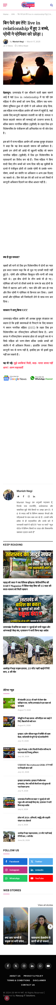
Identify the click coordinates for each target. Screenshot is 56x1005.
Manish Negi (18, 41)
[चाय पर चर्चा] (28, 5)
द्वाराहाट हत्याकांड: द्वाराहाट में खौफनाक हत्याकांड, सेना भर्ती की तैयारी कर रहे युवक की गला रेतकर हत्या (34, 783)
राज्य (13, 14)
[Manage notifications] (6, 998)
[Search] (51, 5)
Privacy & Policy (33, 976)
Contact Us (28, 985)
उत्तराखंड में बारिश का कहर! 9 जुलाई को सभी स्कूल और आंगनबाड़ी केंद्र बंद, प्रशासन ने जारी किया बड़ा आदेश (26, 628)
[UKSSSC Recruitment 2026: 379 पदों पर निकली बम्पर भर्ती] (9, 768)
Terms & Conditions (18, 980)
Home (5, 14)
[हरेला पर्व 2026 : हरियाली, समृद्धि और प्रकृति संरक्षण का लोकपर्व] (9, 821)
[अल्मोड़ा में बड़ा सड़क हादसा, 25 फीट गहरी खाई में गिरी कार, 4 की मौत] (28, 650)
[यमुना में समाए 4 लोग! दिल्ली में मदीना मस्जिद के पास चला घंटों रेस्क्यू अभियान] (9, 752)
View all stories (45, 905)
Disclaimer (39, 980)
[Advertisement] (28, 220)
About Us (15, 976)
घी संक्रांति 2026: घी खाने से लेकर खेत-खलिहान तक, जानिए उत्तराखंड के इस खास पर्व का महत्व (34, 702)
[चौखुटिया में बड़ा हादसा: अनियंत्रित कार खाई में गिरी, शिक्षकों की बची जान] (9, 721)
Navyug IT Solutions (25, 995)
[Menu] (5, 5)
